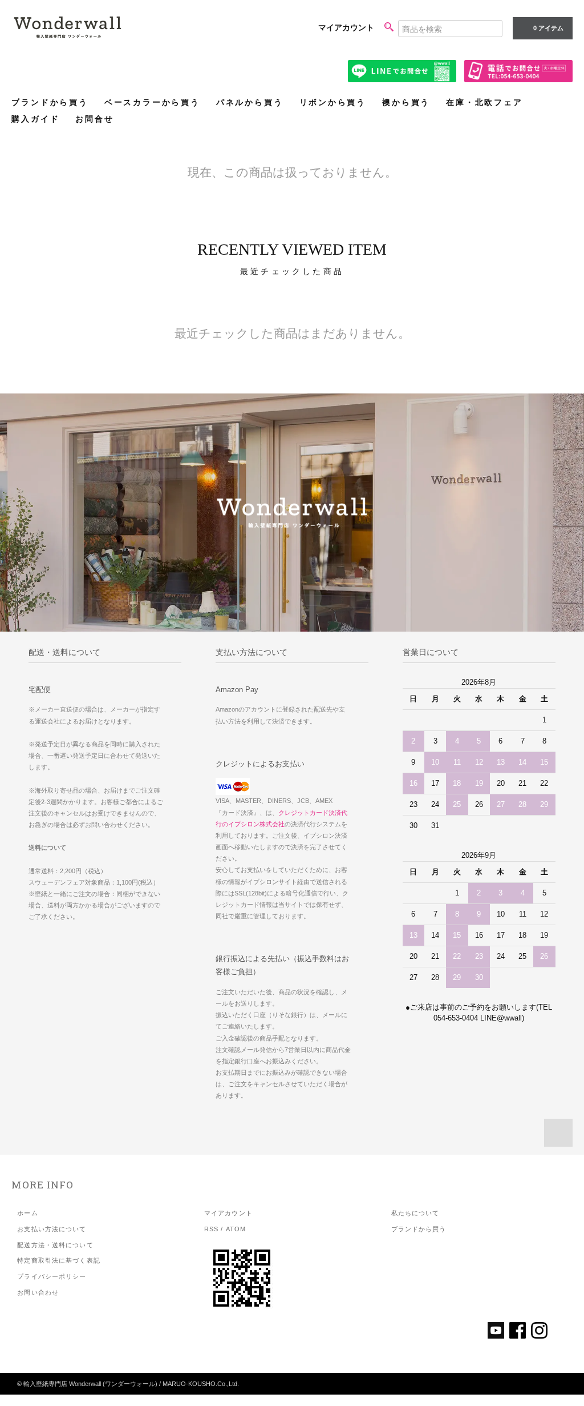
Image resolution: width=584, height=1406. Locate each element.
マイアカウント (346, 27)
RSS (211, 1229)
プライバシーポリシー (51, 1276)
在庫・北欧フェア (484, 102)
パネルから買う (249, 102)
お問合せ (94, 119)
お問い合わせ (38, 1292)
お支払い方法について (51, 1229)
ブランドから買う (49, 102)
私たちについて (415, 1213)
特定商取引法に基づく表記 (58, 1260)
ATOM (236, 1229)
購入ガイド (35, 119)
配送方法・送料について (55, 1245)
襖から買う (406, 102)
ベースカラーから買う (152, 102)
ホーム (27, 1213)
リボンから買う (333, 102)
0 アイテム (548, 28)
